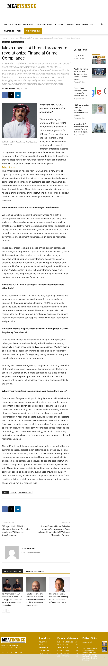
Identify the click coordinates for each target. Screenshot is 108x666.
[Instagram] (7, 652)
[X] (11, 95)
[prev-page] (3, 611)
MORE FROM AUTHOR (34, 571)
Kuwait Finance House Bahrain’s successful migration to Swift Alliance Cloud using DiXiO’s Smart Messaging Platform (54, 530)
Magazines (9, 31)
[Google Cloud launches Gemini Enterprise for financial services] (99, 92)
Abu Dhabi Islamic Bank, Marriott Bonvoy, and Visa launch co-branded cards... (81, 74)
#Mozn (13, 492)
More (18, 31)
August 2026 (79, 55)
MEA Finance (9, 88)
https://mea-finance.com (31, 552)
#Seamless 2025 (25, 492)
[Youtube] (20, 652)
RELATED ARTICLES (12, 571)
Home (4, 38)
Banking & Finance (12, 24)
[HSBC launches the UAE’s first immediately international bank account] (99, 109)
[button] (101, 24)
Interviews (60, 24)
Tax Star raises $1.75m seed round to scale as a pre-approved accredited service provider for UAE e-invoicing (12, 599)
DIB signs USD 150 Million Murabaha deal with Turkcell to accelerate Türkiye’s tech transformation (16, 530)
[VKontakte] (16, 652)
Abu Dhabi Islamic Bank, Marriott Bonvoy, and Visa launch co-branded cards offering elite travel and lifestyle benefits (90, 654)
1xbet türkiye (8, 167)
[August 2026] (99, 59)
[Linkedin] (18, 95)
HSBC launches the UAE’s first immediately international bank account (81, 110)
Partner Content (17, 42)
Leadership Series (44, 24)
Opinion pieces (73, 24)
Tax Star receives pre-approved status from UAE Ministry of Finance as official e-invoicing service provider (35, 599)
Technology (28, 24)
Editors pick (87, 24)
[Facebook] (5, 95)
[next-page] (8, 611)
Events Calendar (33, 31)
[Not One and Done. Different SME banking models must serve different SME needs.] (59, 584)
